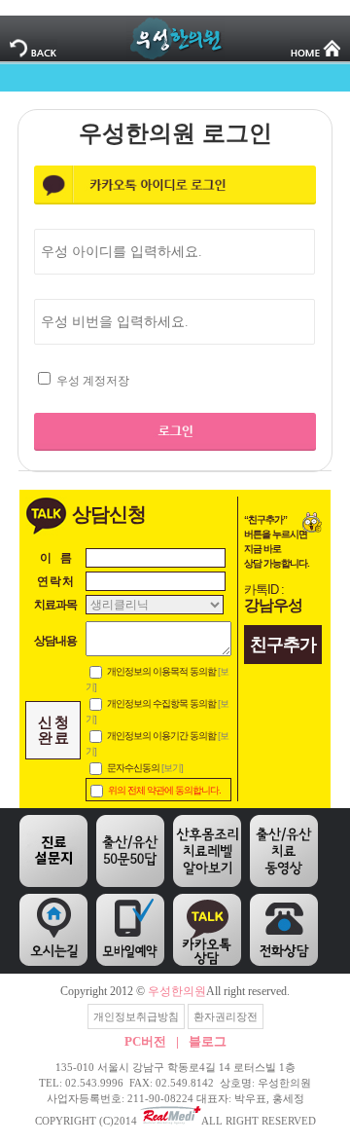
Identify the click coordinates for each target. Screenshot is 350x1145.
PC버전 (145, 1041)
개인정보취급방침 (136, 1016)
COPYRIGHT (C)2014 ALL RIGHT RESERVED (175, 1121)
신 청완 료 (53, 731)
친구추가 (283, 644)
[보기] (172, 767)
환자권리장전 (225, 1016)
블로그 (208, 1041)
